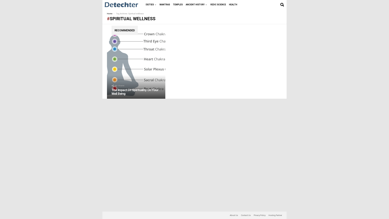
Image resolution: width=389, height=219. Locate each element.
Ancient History (195, 4)
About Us (234, 215)
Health (233, 4)
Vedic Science (218, 4)
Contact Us (246, 215)
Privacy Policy (259, 215)
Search (282, 4)
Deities (150, 4)
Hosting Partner (275, 215)
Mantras (165, 4)
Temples (178, 4)
